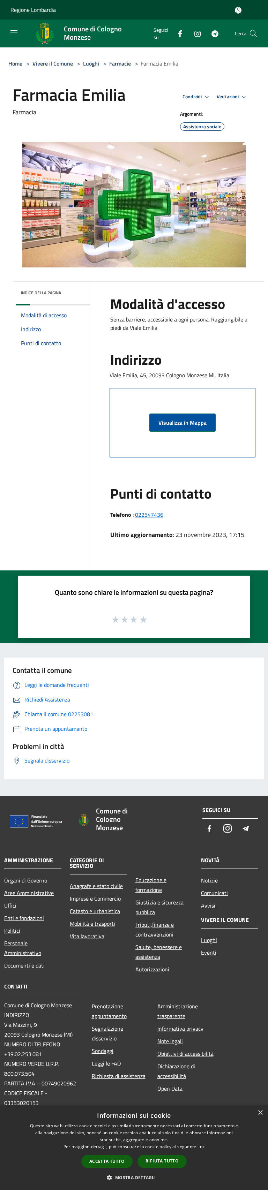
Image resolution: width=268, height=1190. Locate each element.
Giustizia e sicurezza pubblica (159, 907)
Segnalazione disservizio (107, 1033)
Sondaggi (102, 1051)
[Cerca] (253, 33)
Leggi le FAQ (106, 1063)
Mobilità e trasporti (92, 923)
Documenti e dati (24, 965)
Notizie (209, 880)
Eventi (208, 952)
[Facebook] (177, 33)
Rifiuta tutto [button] (162, 1161)
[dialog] (134, 1147)
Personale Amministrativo (22, 948)
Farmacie (120, 63)
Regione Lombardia (33, 10)
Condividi (193, 96)
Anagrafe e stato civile (96, 886)
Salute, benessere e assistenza (158, 952)
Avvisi (208, 905)
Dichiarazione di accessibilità (176, 1071)
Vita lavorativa (87, 936)
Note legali (170, 1041)
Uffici (10, 905)
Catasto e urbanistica (95, 911)
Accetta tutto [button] (107, 1161)
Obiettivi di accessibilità (185, 1053)
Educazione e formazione (150, 885)
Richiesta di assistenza (119, 1076)
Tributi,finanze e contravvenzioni (154, 929)
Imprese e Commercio (95, 898)
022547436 (149, 514)
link (201, 1147)
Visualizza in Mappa (182, 422)
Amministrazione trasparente (177, 1011)
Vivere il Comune (53, 63)
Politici (12, 930)
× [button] (260, 1112)
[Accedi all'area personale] (238, 10)
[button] (134, 1177)
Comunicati (214, 893)
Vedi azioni (228, 96)
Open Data (170, 1088)
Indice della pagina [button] (41, 292)
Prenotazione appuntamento (109, 1011)
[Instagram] (195, 33)
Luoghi (91, 63)
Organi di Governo (25, 880)
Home (15, 63)
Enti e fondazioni (24, 918)
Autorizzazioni (152, 969)
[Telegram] (212, 33)
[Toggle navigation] (14, 33)
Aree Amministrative (29, 893)
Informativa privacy (180, 1028)
